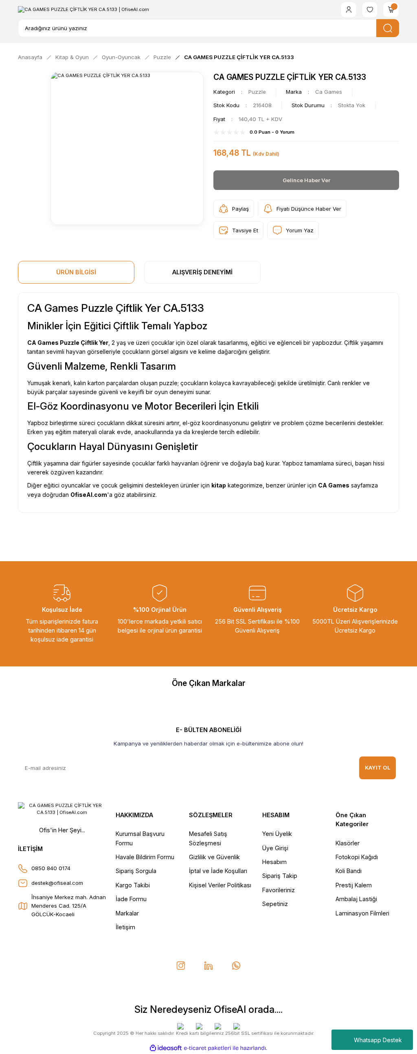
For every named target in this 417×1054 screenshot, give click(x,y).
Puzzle (257, 91)
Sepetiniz (275, 903)
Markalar (127, 913)
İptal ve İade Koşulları (218, 870)
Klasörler (348, 843)
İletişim (125, 927)
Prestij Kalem (354, 885)
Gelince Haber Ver (306, 180)
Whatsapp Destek (378, 1039)
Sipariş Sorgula (136, 870)
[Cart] (391, 10)
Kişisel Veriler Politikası (220, 885)
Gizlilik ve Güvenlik (214, 856)
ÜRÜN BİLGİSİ (76, 272)
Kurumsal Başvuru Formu (140, 838)
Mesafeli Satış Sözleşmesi (208, 838)
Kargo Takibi (133, 885)
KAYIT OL (378, 767)
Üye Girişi (275, 848)
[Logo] (83, 9)
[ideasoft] (165, 1048)
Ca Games (328, 91)
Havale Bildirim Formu (145, 856)
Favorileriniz (278, 889)
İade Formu (131, 898)
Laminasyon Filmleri (362, 913)
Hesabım (274, 861)
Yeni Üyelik (277, 833)
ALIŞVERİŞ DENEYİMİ (202, 272)
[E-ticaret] (207, 1048)
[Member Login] (348, 10)
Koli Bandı (349, 870)
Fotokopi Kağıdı (357, 856)
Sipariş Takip (279, 875)
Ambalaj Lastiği (356, 898)
